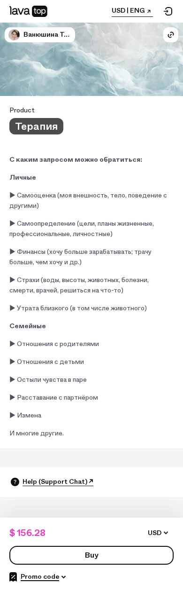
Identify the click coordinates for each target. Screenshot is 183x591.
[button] (14, 34)
